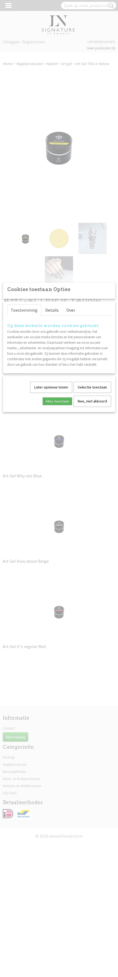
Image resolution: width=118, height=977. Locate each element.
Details (52, 310)
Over (70, 310)
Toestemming (24, 310)
